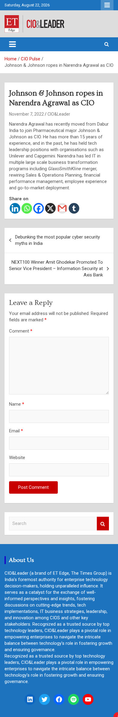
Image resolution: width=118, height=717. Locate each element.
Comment (20, 331)
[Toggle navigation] (12, 44)
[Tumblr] (74, 208)
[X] (50, 208)
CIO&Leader (59, 114)
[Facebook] (38, 208)
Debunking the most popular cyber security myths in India (57, 240)
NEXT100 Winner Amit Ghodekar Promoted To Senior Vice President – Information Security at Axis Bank (56, 268)
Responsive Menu (107, 5)
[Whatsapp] (26, 208)
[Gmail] (62, 208)
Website (17, 457)
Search (103, 523)
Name (16, 404)
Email (16, 431)
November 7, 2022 (26, 114)
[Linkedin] (15, 208)
